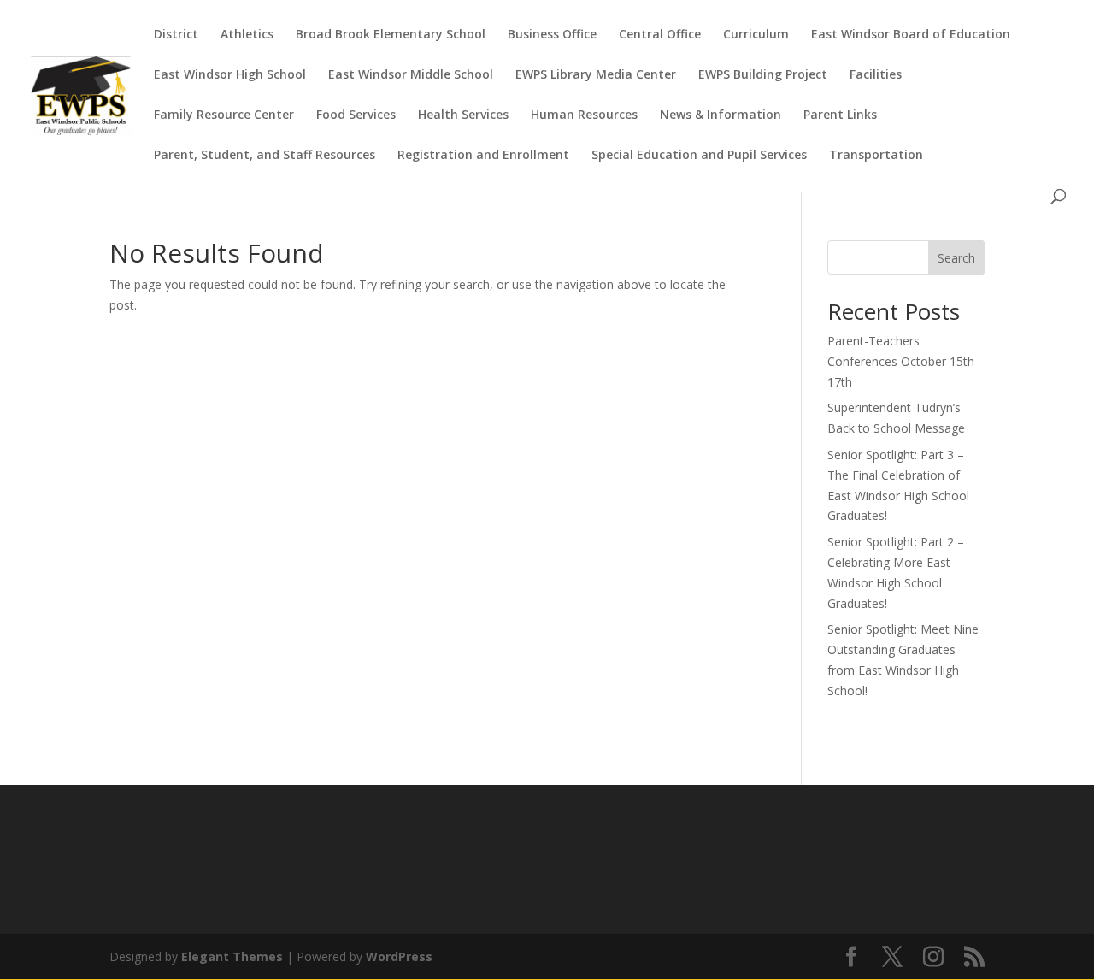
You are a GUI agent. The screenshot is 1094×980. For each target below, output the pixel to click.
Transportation (876, 155)
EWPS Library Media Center (595, 75)
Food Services (356, 115)
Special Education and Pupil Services (699, 155)
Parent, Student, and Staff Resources (264, 155)
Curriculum (756, 35)
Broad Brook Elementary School (390, 35)
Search (956, 258)
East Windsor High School (230, 75)
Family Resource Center (224, 115)
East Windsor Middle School (410, 75)
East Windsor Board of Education (910, 35)
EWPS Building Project (762, 75)
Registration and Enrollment (483, 155)
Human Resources (584, 115)
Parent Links (840, 115)
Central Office (660, 35)
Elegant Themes (232, 956)
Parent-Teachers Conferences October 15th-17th (903, 361)
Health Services (463, 115)
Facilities (876, 75)
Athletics (247, 35)
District (176, 35)
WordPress (399, 956)
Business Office (552, 35)
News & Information (720, 115)
